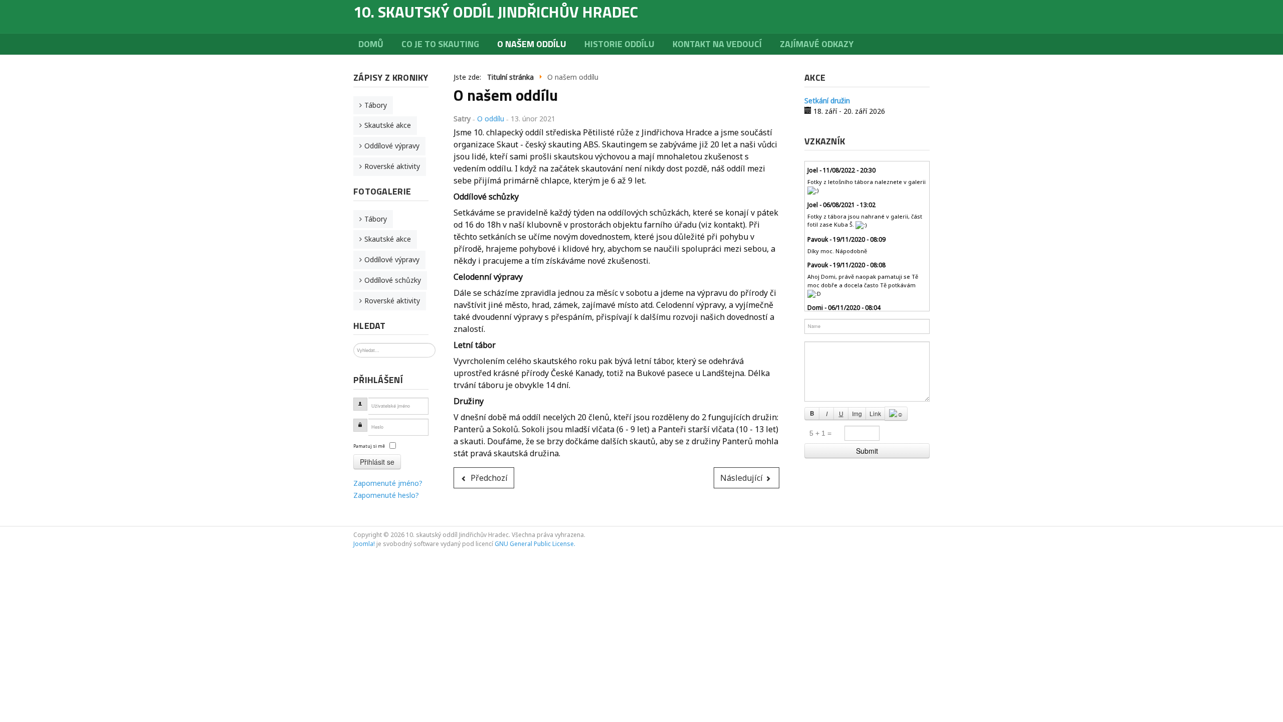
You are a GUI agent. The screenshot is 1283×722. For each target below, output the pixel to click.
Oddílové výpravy (391, 145)
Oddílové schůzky (392, 280)
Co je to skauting (440, 44)
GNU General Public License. (535, 543)
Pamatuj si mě (369, 446)
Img (857, 413)
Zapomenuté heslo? (386, 495)
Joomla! (364, 543)
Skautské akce (387, 125)
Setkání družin (827, 100)
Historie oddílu (619, 44)
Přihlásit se (377, 462)
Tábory (375, 105)
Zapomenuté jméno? (387, 483)
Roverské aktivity (392, 166)
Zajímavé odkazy (816, 44)
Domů (370, 44)
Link (875, 413)
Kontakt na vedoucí (717, 44)
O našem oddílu (531, 44)
